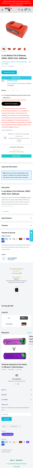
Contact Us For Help (9, 72)
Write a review (16, 156)
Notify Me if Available (11, 103)
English (4, 426)
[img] (16, 271)
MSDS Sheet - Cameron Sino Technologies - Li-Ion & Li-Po (19, 135)
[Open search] (19, 9)
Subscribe (6, 419)
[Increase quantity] (17, 90)
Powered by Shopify (6, 451)
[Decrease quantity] (8, 90)
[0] (25, 10)
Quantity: (4, 90)
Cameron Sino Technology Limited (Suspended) (14, 62)
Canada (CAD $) (14, 426)
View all (29, 332)
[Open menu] (2, 9)
